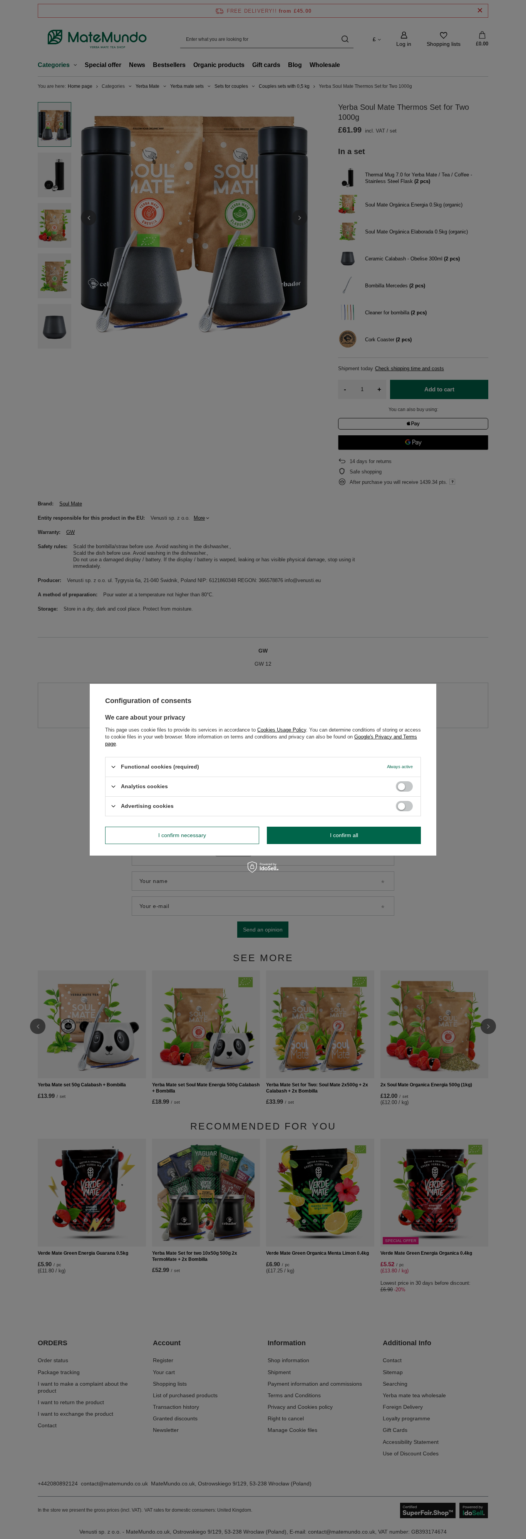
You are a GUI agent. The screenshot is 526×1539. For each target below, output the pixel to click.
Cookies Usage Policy (281, 729)
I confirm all (344, 835)
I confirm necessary (182, 835)
